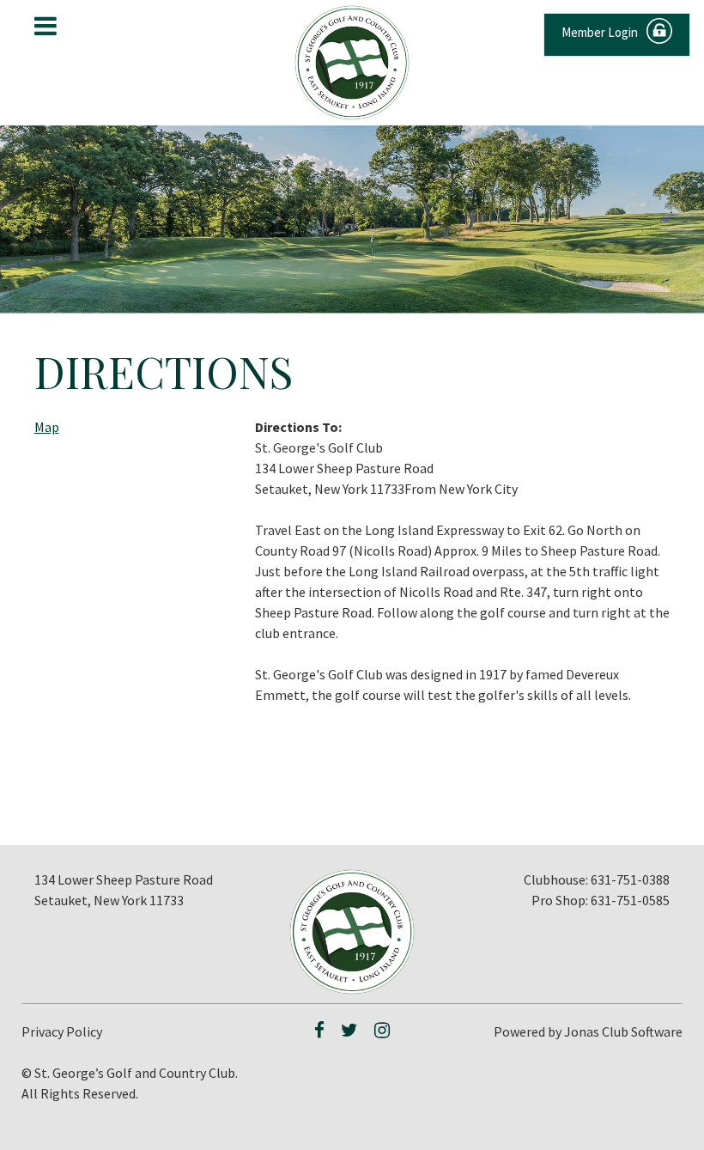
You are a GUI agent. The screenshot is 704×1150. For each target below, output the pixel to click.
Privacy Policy (61, 1031)
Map (46, 426)
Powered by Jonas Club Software (588, 1031)
